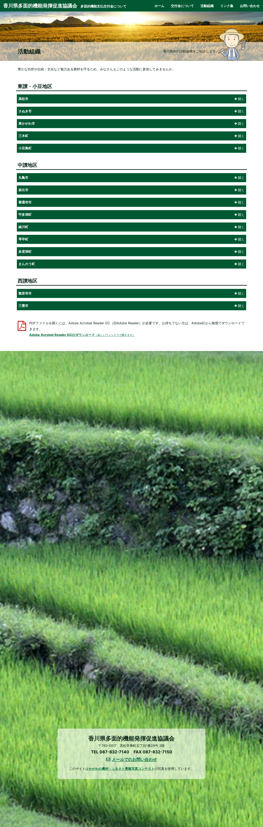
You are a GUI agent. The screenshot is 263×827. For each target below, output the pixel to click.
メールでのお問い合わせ (134, 759)
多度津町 (25, 251)
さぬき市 (25, 111)
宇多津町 (25, 214)
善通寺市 (25, 202)
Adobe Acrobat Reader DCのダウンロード (82, 335)
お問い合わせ (250, 6)
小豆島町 (25, 148)
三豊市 (23, 305)
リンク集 (226, 6)
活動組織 (207, 6)
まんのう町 (26, 264)
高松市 (23, 99)
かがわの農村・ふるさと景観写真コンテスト (122, 769)
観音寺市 (25, 293)
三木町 (23, 136)
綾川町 (23, 227)
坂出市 (23, 190)
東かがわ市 (26, 123)
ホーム (159, 6)
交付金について (182, 6)
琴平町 (23, 239)
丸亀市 (23, 177)
